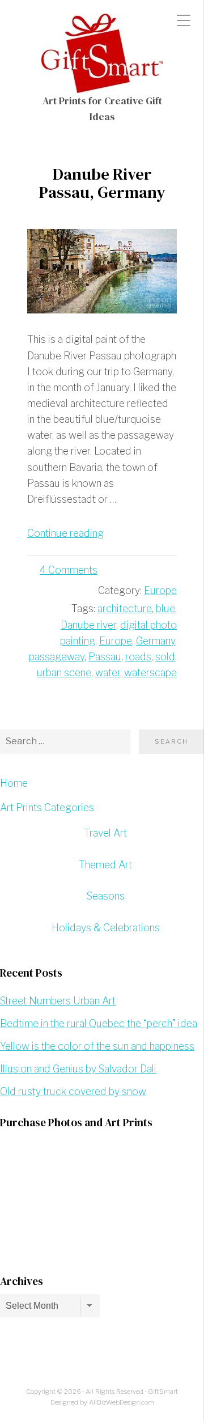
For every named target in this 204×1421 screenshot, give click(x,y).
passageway (56, 657)
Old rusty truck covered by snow (73, 1091)
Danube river (88, 625)
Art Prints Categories (47, 807)
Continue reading (65, 533)
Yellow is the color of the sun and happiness (97, 1046)
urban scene (64, 672)
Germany (155, 641)
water (107, 672)
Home (14, 783)
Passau (104, 657)
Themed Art (105, 865)
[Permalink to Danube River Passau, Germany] (102, 271)
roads (138, 657)
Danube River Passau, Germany (102, 183)
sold (165, 657)
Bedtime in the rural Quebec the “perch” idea (98, 1023)
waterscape (150, 672)
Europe (160, 590)
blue (165, 608)
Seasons (106, 896)
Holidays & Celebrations (106, 928)
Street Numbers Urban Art (58, 1001)
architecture (124, 608)
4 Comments (68, 570)
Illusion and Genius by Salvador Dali (78, 1069)
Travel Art (105, 833)
